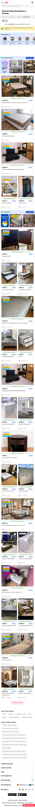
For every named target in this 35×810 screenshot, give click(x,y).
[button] (2, 3)
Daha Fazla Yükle (17, 702)
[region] (18, 40)
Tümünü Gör (29, 34)
